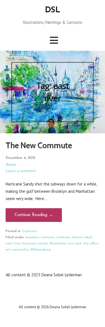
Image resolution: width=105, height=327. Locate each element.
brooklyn (32, 237)
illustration (57, 243)
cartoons (47, 237)
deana (11, 164)
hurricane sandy (35, 243)
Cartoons (29, 231)
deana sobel (82, 237)
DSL (52, 10)
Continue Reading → (34, 215)
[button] (53, 40)
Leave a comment (21, 171)
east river (13, 243)
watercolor (20, 249)
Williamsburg (40, 249)
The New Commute (39, 145)
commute (63, 237)
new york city (78, 243)
